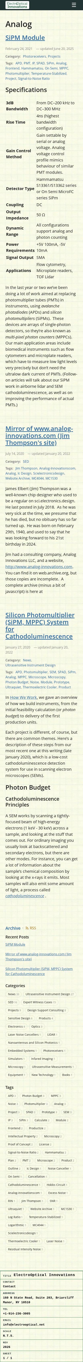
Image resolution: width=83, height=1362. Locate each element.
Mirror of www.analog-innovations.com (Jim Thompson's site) (39, 435)
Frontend (12, 68)
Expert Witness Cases (39, 1002)
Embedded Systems (22, 1051)
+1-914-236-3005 (16, 1313)
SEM (53, 672)
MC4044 (38, 478)
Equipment (16, 1075)
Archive (13, 928)
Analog (61, 63)
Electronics (16, 1026)
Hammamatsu (32, 68)
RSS (33, 928)
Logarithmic (17, 1225)
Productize (37, 1128)
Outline (14, 1168)
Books (67, 1075)
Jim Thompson (26, 468)
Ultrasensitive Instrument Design (30, 665)
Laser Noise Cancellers (24, 1034)
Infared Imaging (43, 1059)
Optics (36, 1026)
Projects (54, 56)
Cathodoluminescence (24, 1185)
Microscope (37, 677)
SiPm (50, 63)
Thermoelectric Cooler (40, 687)
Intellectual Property (23, 1136)
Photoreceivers (34, 56)
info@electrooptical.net (24, 1325)
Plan (12, 1160)
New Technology (44, 1075)
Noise (34, 682)
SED (26, 461)
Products (46, 1018)
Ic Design (24, 473)
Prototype (61, 682)
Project (10, 78)
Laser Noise (55, 1241)
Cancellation (37, 1176)
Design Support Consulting (46, 1010)
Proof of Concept (20, 1144)
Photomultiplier (17, 73)
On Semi (51, 68)
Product (65, 687)
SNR (54, 1201)
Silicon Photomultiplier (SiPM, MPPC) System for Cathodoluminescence (40, 625)
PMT (27, 63)
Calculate (42, 1120)
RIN (11, 1201)
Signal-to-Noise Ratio (34, 78)
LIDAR (52, 1034)
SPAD (40, 63)
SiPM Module (25, 37)
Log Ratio (15, 1217)
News (27, 660)
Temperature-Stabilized (48, 73)
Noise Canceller (59, 1168)
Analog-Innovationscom (57, 468)
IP (33, 63)
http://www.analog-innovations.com (38, 566)
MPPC (63, 68)
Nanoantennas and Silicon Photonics (34, 1043)
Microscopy (56, 677)
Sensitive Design (20, 1018)
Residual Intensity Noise (25, 1249)
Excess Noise (58, 1193)
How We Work (23, 697)
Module (46, 682)
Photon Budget (16, 682)
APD (19, 63)
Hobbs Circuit (57, 1185)
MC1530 (52, 478)
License (45, 1144)
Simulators (16, 1059)
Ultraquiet (13, 687)
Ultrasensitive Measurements (53, 1067)
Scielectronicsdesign (48, 473)
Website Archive (17, 478)
